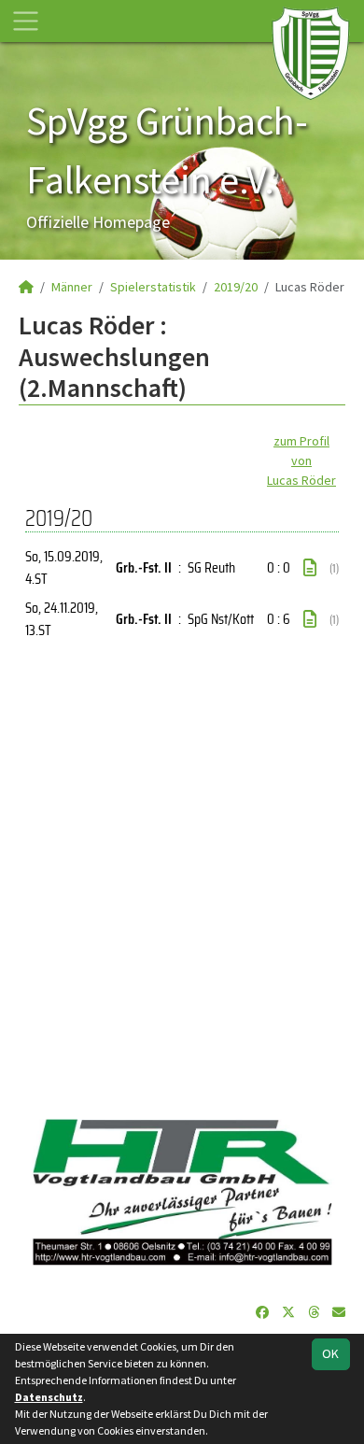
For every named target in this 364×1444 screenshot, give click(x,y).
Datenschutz (49, 1397)
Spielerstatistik (153, 286)
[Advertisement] (182, 880)
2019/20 (236, 286)
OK (330, 1353)
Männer (71, 286)
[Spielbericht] (309, 568)
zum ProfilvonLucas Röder (301, 460)
